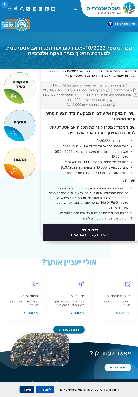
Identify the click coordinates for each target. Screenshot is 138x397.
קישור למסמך (122, 90)
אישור (27, 389)
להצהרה (45, 389)
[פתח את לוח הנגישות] (4, 4)
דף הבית (130, 71)
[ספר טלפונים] (28, 9)
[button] (75, 8)
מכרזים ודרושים (109, 71)
